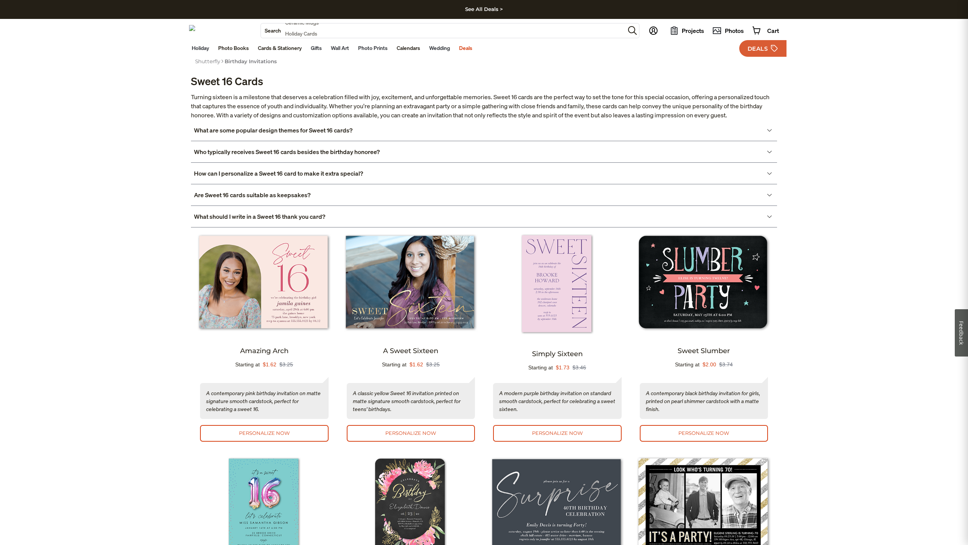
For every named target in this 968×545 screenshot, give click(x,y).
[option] (207, 61)
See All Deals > (484, 9)
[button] (632, 30)
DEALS (758, 48)
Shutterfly (207, 61)
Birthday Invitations (251, 61)
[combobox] (443, 30)
